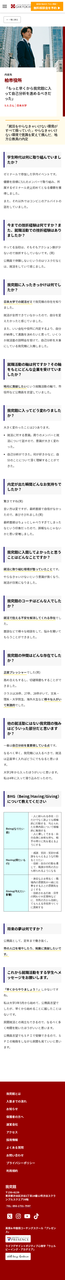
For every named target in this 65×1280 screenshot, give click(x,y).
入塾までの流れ (16, 1101)
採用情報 (12, 1140)
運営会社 (12, 1124)
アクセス (12, 1132)
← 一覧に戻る (12, 19)
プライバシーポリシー (20, 1163)
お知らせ (12, 1109)
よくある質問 (15, 1147)
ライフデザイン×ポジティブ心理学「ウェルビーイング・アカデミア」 (30, 1247)
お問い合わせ (15, 1155)
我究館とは (13, 1093)
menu (5, 6)
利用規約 (12, 1170)
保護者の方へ (15, 1116)
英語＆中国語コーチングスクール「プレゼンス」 (30, 1229)
